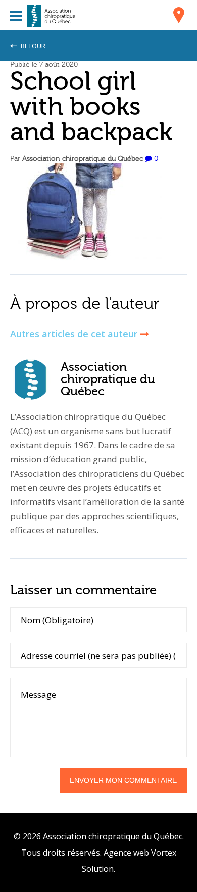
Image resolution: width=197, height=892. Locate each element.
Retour (32, 45)
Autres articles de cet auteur (75, 334)
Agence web (126, 852)
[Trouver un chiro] (179, 16)
